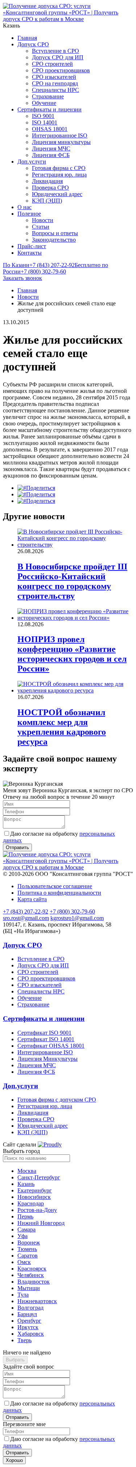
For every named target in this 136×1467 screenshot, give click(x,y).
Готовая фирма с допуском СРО (56, 1100)
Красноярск (31, 1268)
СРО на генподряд (55, 83)
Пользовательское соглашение (54, 886)
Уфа (22, 1236)
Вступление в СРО (55, 51)
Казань (25, 1184)
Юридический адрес (57, 194)
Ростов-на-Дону (37, 1210)
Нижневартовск (37, 1301)
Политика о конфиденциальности (59, 893)
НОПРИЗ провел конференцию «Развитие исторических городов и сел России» (72, 654)
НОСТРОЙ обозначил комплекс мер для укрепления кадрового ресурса (61, 727)
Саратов (27, 1255)
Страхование (48, 96)
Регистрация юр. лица (59, 174)
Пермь (25, 1216)
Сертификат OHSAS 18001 (51, 1046)
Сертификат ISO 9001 (44, 1033)
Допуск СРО (33, 44)
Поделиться (40, 488)
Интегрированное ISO (59, 135)
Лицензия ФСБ (51, 155)
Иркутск (27, 1327)
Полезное (29, 214)
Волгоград (30, 1308)
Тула (23, 1295)
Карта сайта (32, 899)
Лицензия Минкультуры (47, 1059)
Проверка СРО (50, 188)
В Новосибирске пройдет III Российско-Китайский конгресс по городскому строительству (72, 581)
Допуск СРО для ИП (57, 57)
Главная (27, 38)
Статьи (40, 227)
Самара (26, 1229)
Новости (42, 220)
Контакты (29, 253)
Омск (24, 1262)
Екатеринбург (34, 1190)
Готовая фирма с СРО (59, 168)
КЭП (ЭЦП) (47, 201)
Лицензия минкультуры (61, 142)
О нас (24, 207)
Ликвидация (47, 181)
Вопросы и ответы (55, 233)
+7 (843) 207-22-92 (39, 265)
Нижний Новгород (41, 1223)
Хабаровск (30, 1334)
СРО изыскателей (54, 77)
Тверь (24, 1340)
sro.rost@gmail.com (26, 918)
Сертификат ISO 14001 (45, 1039)
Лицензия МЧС (51, 148)
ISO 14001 (44, 122)
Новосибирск (34, 1197)
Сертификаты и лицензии (49, 109)
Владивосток (33, 1282)
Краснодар (30, 1203)
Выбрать (15, 1359)
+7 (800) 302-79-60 (55, 268)
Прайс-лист (31, 246)
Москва (26, 1171)
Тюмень (27, 1249)
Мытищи (28, 1288)
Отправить (17, 1417)
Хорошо (14, 1460)
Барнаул (27, 1314)
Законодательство (54, 240)
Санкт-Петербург (38, 1177)
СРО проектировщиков (61, 70)
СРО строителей (52, 64)
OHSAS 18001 (49, 129)
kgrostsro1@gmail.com (77, 918)
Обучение (44, 103)
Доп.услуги (31, 161)
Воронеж (28, 1242)
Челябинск (30, 1275)
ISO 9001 (43, 116)
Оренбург (29, 1321)
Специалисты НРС (55, 90)
